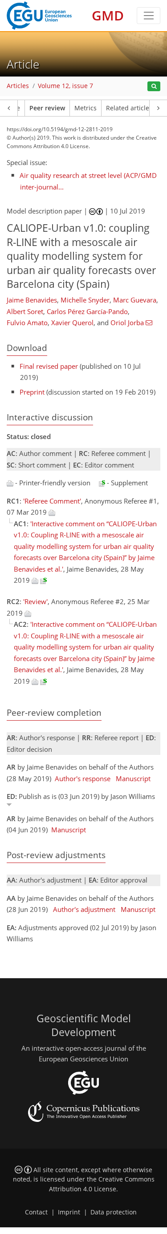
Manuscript (133, 778)
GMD (108, 15)
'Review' (35, 601)
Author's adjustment (84, 909)
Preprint (32, 391)
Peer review (47, 108)
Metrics (85, 108)
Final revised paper (49, 366)
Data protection (113, 1212)
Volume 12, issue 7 (65, 86)
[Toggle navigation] (148, 15)
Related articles (129, 108)
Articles (18, 86)
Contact (36, 1212)
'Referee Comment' (52, 500)
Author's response (82, 778)
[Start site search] (153, 86)
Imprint (69, 1212)
